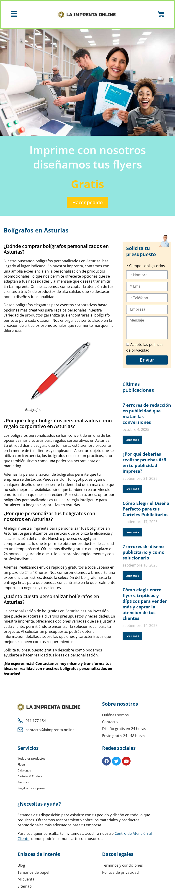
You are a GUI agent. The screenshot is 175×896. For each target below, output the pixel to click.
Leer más (132, 440)
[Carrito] (161, 14)
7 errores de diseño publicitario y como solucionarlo (144, 552)
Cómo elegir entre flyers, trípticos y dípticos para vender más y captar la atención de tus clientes (145, 604)
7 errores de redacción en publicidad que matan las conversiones (147, 413)
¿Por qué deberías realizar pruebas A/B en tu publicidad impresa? (144, 462)
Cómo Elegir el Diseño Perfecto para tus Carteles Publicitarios (146, 509)
